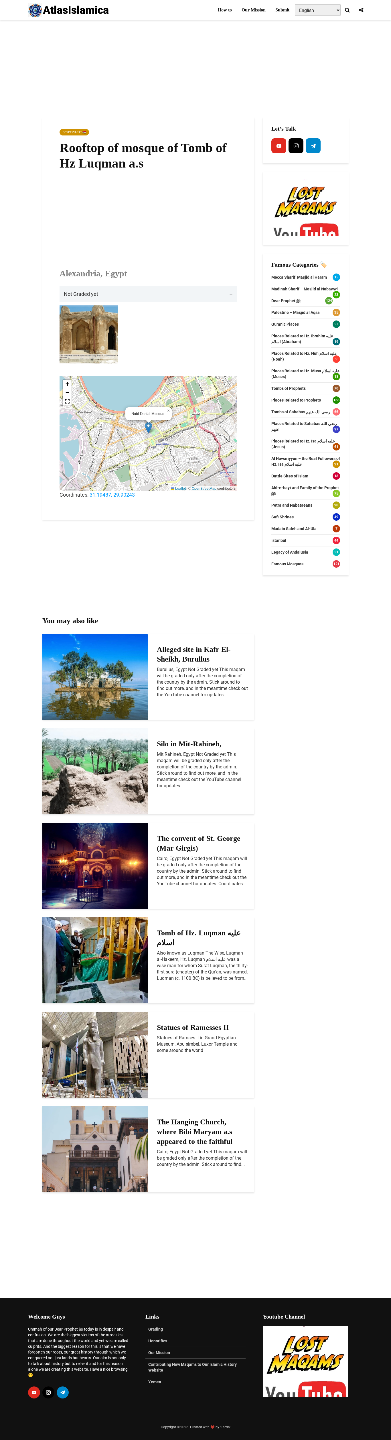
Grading (155, 1329)
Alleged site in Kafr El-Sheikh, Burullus (194, 654)
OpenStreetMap (204, 488)
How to (225, 9)
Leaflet (180, 488)
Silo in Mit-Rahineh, (189, 744)
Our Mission (254, 9)
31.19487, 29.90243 (112, 495)
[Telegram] (313, 145)
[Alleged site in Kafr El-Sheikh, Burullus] (95, 676)
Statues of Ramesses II (193, 1027)
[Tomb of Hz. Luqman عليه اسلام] (95, 960)
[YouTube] (278, 145)
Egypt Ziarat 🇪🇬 (74, 132)
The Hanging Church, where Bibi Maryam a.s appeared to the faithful (194, 1132)
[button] (148, 428)
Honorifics (157, 1341)
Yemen (154, 1382)
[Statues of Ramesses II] (95, 1054)
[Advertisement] (195, 69)
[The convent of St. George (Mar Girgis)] (95, 865)
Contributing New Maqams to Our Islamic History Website (192, 1367)
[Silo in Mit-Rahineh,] (95, 771)
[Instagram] (296, 145)
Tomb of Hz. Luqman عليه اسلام (199, 938)
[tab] (148, 294)
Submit (282, 9)
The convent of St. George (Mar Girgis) (198, 843)
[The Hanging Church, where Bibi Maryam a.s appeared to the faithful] (95, 1149)
